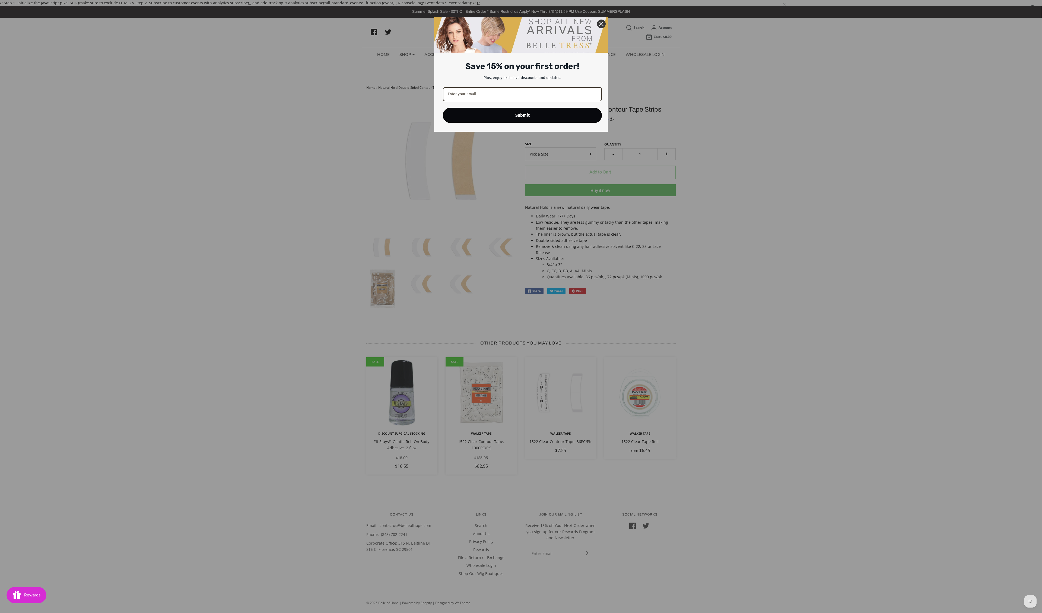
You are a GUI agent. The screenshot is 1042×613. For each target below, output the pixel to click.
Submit (522, 115)
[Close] (601, 23)
